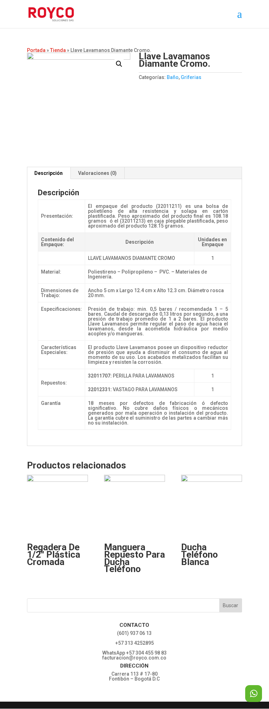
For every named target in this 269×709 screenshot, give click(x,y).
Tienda (58, 50)
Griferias (191, 77)
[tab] (49, 173)
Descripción (48, 173)
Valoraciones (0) (97, 173)
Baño (173, 77)
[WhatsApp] (253, 693)
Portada (36, 50)
